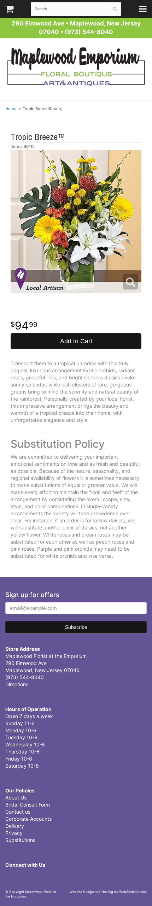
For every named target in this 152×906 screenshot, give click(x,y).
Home (11, 108)
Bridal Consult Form (27, 805)
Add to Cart (76, 341)
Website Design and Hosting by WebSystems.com (108, 892)
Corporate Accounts (28, 819)
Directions (16, 684)
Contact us (17, 812)
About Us (16, 798)
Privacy (14, 833)
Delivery (14, 826)
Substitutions (20, 840)
